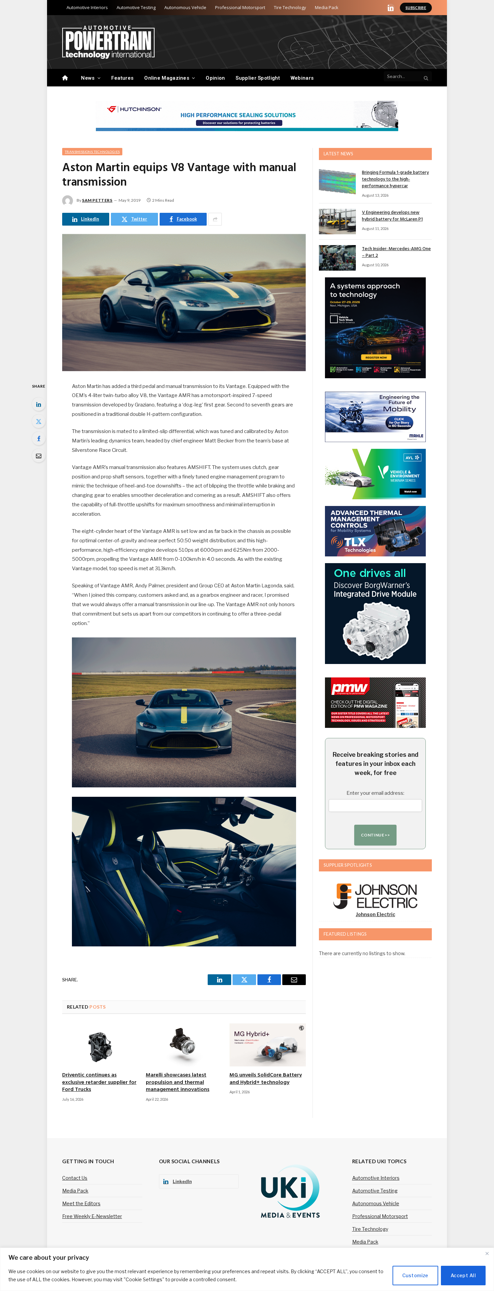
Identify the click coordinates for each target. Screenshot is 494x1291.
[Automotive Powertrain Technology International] (108, 42)
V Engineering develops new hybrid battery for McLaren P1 (392, 216)
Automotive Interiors (87, 7)
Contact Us (74, 1178)
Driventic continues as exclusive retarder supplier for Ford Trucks (99, 1083)
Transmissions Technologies (92, 152)
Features (122, 78)
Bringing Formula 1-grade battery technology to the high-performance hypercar (395, 179)
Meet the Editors (81, 1203)
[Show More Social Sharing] (215, 219)
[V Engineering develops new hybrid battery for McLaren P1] (337, 221)
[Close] (487, 1253)
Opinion (215, 78)
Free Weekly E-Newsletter (92, 1216)
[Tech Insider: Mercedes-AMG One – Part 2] (337, 258)
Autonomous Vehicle (185, 7)
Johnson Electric (375, 914)
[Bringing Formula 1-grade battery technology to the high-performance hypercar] (337, 181)
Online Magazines (166, 78)
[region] (247, 1269)
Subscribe (416, 7)
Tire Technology (290, 7)
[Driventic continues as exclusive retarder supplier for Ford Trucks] (100, 1044)
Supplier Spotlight (258, 78)
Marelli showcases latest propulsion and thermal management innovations (177, 1083)
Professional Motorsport (240, 7)
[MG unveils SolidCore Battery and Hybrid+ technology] (268, 1044)
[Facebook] (38, 438)
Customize (415, 1275)
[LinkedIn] (38, 404)
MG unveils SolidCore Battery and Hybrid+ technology (266, 1079)
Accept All (463, 1275)
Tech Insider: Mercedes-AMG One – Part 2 (396, 252)
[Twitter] (38, 421)
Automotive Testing (136, 7)
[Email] (38, 455)
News (87, 78)
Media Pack (326, 7)
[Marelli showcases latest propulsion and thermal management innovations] (184, 1044)
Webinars (302, 78)
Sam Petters (97, 200)
